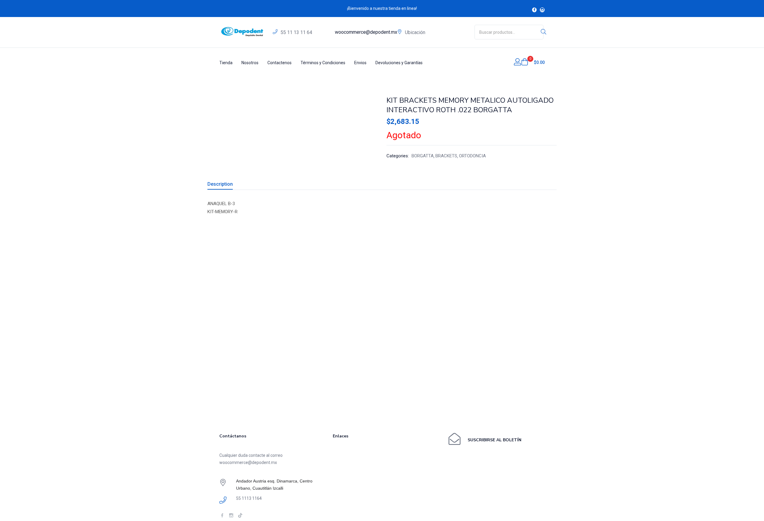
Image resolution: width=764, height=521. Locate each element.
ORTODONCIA (472, 156)
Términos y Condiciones (323, 62)
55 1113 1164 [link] (249, 498)
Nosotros (249, 62)
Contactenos (279, 62)
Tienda (225, 62)
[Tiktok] (240, 515)
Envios (360, 62)
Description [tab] (220, 184)
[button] (533, 62)
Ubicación (415, 32)
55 (296, 32)
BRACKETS (446, 156)
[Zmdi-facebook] (534, 9)
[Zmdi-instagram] (542, 9)
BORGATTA (423, 156)
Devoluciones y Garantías (399, 62)
